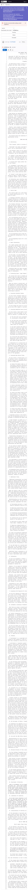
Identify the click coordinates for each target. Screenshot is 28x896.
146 (6, 232)
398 (6, 545)
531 (6, 710)
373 (6, 514)
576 (6, 766)
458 (6, 619)
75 (6, 144)
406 (6, 555)
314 (6, 441)
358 (6, 495)
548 (6, 731)
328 (6, 458)
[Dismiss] (25, 23)
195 (6, 293)
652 (6, 860)
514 (6, 689)
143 (6, 228)
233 (6, 340)
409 (6, 558)
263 (6, 377)
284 (6, 403)
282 (6, 401)
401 (6, 548)
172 (6, 264)
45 (6, 107)
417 (6, 568)
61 (6, 127)
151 (6, 238)
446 (6, 604)
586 (6, 778)
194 (6, 292)
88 (6, 160)
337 (6, 469)
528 (6, 706)
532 (6, 711)
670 (6, 882)
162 (6, 252)
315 (6, 442)
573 (6, 762)
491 (6, 660)
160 (6, 249)
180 (6, 274)
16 (6, 71)
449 (6, 608)
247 (6, 357)
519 (6, 695)
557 (6, 742)
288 (6, 408)
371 (6, 511)
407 (6, 556)
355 (6, 491)
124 (6, 205)
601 (6, 797)
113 (6, 191)
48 (6, 111)
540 (6, 721)
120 (6, 200)
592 (6, 785)
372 (6, 512)
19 (6, 75)
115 (6, 194)
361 (6, 499)
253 (6, 365)
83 (6, 154)
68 (6, 135)
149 (6, 236)
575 (6, 764)
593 (6, 787)
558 (6, 743)
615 (6, 814)
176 (6, 269)
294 (6, 416)
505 (6, 677)
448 (6, 607)
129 (6, 211)
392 (6, 537)
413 (6, 563)
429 (6, 583)
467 (6, 630)
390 (6, 535)
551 (6, 735)
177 (6, 271)
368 (6, 507)
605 (6, 802)
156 (6, 244)
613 (6, 811)
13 (6, 67)
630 (6, 833)
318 (6, 445)
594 (6, 788)
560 (6, 746)
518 (6, 694)
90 (6, 163)
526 (6, 703)
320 (6, 448)
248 (6, 359)
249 (6, 360)
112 (6, 190)
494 (6, 664)
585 (6, 777)
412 (6, 562)
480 (6, 646)
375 (6, 516)
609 (6, 806)
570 (6, 758)
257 (6, 370)
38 (6, 98)
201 (6, 300)
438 (6, 594)
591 (6, 784)
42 (6, 103)
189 (6, 285)
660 (6, 870)
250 (6, 361)
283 (6, 402)
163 (6, 253)
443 (6, 601)
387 (6, 531)
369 (6, 509)
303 (6, 427)
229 (6, 335)
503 (6, 675)
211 (6, 313)
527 (6, 705)
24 (6, 81)
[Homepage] (4, 2)
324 (6, 453)
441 (6, 598)
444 (6, 602)
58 (6, 123)
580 (6, 770)
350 (6, 485)
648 (6, 855)
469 (6, 633)
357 (6, 494)
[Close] (26, 8)
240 (6, 349)
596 (6, 790)
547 (6, 730)
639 (6, 844)
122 (6, 202)
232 (6, 339)
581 (6, 772)
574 (6, 763)
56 (6, 120)
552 (6, 736)
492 (6, 661)
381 (6, 524)
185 (6, 280)
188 (6, 284)
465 (6, 628)
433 (6, 588)
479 (6, 645)
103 (6, 179)
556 (6, 741)
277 (6, 395)
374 (6, 515)
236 (6, 344)
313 (6, 439)
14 (6, 68)
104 (6, 180)
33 (6, 92)
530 (6, 708)
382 (6, 525)
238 (6, 346)
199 (6, 298)
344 (6, 478)
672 (6, 885)
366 (6, 505)
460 (6, 622)
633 (6, 836)
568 (6, 756)
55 (6, 119)
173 (6, 266)
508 (6, 681)
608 (6, 805)
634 (6, 837)
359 (6, 496)
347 (6, 481)
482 (6, 649)
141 (6, 226)
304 (6, 428)
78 (6, 148)
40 (6, 101)
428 (6, 582)
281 (6, 400)
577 (6, 767)
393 (6, 539)
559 (6, 744)
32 (6, 91)
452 (6, 612)
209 (6, 310)
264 (6, 378)
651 (6, 859)
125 (6, 206)
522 (6, 699)
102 (6, 178)
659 (6, 868)
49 (6, 112)
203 (6, 303)
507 (6, 680)
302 (6, 426)
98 (6, 173)
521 (6, 697)
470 (6, 634)
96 (6, 170)
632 (6, 835)
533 (6, 712)
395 (6, 541)
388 (6, 532)
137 (6, 221)
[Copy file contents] (8, 50)
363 (6, 501)
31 (6, 89)
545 (6, 727)
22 (6, 78)
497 (6, 668)
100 (6, 175)
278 (6, 396)
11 (6, 65)
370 (6, 510)
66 (6, 133)
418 (6, 570)
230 (6, 336)
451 (6, 610)
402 (6, 550)
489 (6, 658)
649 (6, 856)
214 (6, 316)
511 (6, 685)
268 (6, 383)
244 (6, 354)
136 (6, 220)
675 (6, 888)
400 (6, 547)
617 (6, 816)
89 (6, 161)
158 (6, 247)
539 (6, 720)
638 (6, 842)
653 (6, 861)
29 (6, 87)
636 (6, 840)
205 (6, 305)
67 (6, 134)
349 (6, 484)
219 (6, 323)
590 (6, 783)
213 (6, 315)
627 (6, 829)
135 (6, 218)
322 (6, 450)
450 (6, 609)
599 (6, 794)
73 (6, 142)
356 (6, 493)
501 (6, 672)
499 (6, 670)
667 (6, 878)
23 (6, 80)
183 (6, 278)
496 (6, 666)
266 (6, 381)
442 (6, 599)
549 (6, 732)
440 (6, 597)
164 (6, 254)
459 (6, 620)
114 (6, 192)
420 (6, 572)
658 (6, 867)
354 (6, 490)
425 (6, 578)
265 (6, 380)
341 (6, 474)
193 (6, 290)
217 (6, 320)
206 (6, 307)
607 (6, 804)
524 (6, 701)
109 (6, 186)
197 (6, 295)
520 (6, 696)
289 (6, 409)
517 (6, 692)
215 (6, 318)
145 (6, 231)
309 (6, 434)
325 (6, 454)
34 (6, 93)
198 (6, 297)
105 (6, 181)
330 (6, 460)
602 (6, 798)
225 (6, 330)
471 (6, 635)
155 (6, 243)
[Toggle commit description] (20, 42)
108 (6, 185)
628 (6, 830)
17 (6, 72)
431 (6, 586)
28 (6, 86)
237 (6, 345)
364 (6, 503)
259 (6, 372)
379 (6, 521)
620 (6, 820)
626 (6, 828)
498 (6, 669)
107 (6, 184)
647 (6, 854)
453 (6, 613)
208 (6, 309)
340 (6, 473)
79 (6, 149)
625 (6, 826)
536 (6, 716)
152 (6, 240)
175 (6, 268)
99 (6, 174)
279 (6, 397)
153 (6, 241)
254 (6, 366)
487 (6, 655)
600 (6, 795)
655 (6, 864)
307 (6, 432)
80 (6, 150)
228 (6, 334)
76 (6, 145)
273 (6, 390)
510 (6, 684)
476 (6, 641)
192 (6, 289)
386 (6, 530)
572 (6, 761)
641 (6, 846)
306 (6, 431)
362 (6, 500)
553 (6, 737)
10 (6, 63)
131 (6, 213)
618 (6, 818)
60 (6, 125)
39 (6, 99)
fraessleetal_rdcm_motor (6, 30)
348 (6, 483)
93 (6, 166)
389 (6, 534)
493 (6, 663)
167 (6, 258)
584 (6, 775)
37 (6, 97)
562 (6, 748)
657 (6, 866)
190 (6, 287)
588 (6, 780)
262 (6, 376)
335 (6, 467)
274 (6, 391)
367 (6, 506)
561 (6, 747)
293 (6, 414)
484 (6, 651)
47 (6, 109)
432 (6, 587)
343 (6, 476)
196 (6, 294)
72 (6, 140)
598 (6, 793)
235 (6, 343)
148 (6, 235)
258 (6, 371)
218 (6, 321)
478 (6, 644)
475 (6, 640)
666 (6, 877)
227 (6, 333)
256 (6, 369)
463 (6, 625)
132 (6, 215)
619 (6, 819)
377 (6, 519)
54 (6, 118)
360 (6, 498)
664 (6, 875)
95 (6, 169)
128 (6, 210)
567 (6, 754)
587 (6, 779)
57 (6, 122)
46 (6, 108)
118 (6, 197)
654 (6, 862)
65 (6, 132)
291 (6, 412)
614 (6, 813)
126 (6, 207)
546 (6, 728)
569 (6, 757)
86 (6, 158)
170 (6, 262)
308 (6, 433)
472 (6, 637)
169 (6, 261)
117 (6, 196)
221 (6, 325)
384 (6, 527)
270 (6, 386)
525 (6, 702)
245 (6, 355)
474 (6, 639)
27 (6, 84)
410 (6, 560)
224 (6, 329)
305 (6, 429)
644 (6, 850)
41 (6, 102)
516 (6, 691)
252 (6, 364)
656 (6, 865)
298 (6, 421)
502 (6, 674)
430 (6, 584)
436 (6, 592)
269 (6, 385)
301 (6, 424)
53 (6, 117)
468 (6, 632)
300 (6, 423)
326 (6, 455)
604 (6, 800)
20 (6, 76)
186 (6, 282)
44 (6, 106)
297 (6, 419)
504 (6, 676)
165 (6, 256)
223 (6, 328)
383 (6, 526)
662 (6, 872)
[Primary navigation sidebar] (2, 5)
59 (6, 124)
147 (6, 233)
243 (6, 352)
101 (6, 176)
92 (6, 165)
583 (6, 774)
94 (6, 168)
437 (6, 593)
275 (6, 392)
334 (6, 465)
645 (6, 851)
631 (6, 834)
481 (6, 648)
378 (6, 520)
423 (6, 576)
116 (6, 195)
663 (6, 873)
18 (6, 73)
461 (6, 623)
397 (6, 543)
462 (6, 624)
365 (6, 504)
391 (6, 536)
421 (6, 573)
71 (6, 139)
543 (6, 725)
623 (6, 824)
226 (6, 331)
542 (6, 723)
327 (6, 457)
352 (6, 488)
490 (6, 659)
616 (6, 815)
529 (6, 707)
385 (6, 529)
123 (6, 204)
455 (6, 615)
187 (6, 283)
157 (6, 246)
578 (6, 768)
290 (6, 411)
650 (6, 857)
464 (6, 627)
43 (6, 104)
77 (6, 146)
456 (6, 617)
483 (6, 650)
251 (6, 362)
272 (6, 388)
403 (6, 551)
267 (6, 382)
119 (6, 199)
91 (6, 164)
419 (6, 571)
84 (6, 155)
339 (6, 472)
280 (6, 398)
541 (6, 722)
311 (6, 437)
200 (6, 299)
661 (6, 871)
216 (6, 319)
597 (6, 792)
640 (6, 845)
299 (6, 422)
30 (6, 88)
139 (6, 223)
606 (6, 803)
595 (6, 789)
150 (6, 237)
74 (6, 143)
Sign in (25, 1)
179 (6, 273)
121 (6, 201)
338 (6, 470)
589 (6, 782)
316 (6, 443)
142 (6, 227)
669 (6, 881)
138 (6, 222)
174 (6, 267)
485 (6, 653)
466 (6, 629)
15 (6, 70)
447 (6, 605)
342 (6, 475)
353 (6, 489)
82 (6, 153)
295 (6, 417)
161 (6, 251)
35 (6, 94)
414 (6, 565)
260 (6, 374)
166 (6, 257)
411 (6, 561)
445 (6, 603)
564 (6, 751)
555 (6, 739)
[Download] (13, 50)
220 (6, 324)
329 (6, 459)
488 (6, 656)
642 (6, 847)
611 (6, 809)
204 (6, 304)
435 (6, 591)
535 (6, 715)
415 (6, 566)
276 (6, 393)
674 (6, 887)
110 (6, 187)
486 (6, 654)
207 (6, 308)
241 (6, 350)
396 (6, 542)
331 (6, 462)
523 (6, 700)
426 (6, 579)
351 (6, 486)
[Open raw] (11, 50)
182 (6, 277)
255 (6, 367)
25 (6, 82)
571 (6, 759)
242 (6, 351)
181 (6, 276)
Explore (10, 1)
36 (6, 96)
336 (6, 468)
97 (6, 171)
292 (6, 413)
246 (6, 356)
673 (6, 886)
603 (6, 799)
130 (6, 212)
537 (6, 717)
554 (6, 738)
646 (6, 852)
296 (6, 418)
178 (6, 272)
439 (6, 596)
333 (6, 464)
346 (6, 480)
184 (6, 279)
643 (6, 849)
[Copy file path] (10, 47)
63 (6, 129)
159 (6, 248)
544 (6, 726)
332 (6, 463)
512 (6, 686)
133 (6, 216)
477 (6, 643)
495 (6, 665)
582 (6, 773)
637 (6, 841)
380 (6, 522)
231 (6, 338)
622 (6, 823)
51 (6, 114)
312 (6, 438)
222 (6, 326)
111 (6, 189)
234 (6, 341)
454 (6, 614)
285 (6, 405)
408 (6, 557)
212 (6, 314)
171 (6, 263)
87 (6, 159)
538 (6, 718)
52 (6, 115)
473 (6, 638)
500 (6, 671)
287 (6, 407)
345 (6, 479)
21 (6, 77)
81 (6, 151)
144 (6, 230)
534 (6, 713)
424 (6, 577)
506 (6, 679)
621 (6, 821)
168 (6, 259)
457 (6, 618)
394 (6, 540)
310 (6, 436)
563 (6, 749)
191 (6, 288)
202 (6, 302)
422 (6, 574)
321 (6, 449)
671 (6, 883)
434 (6, 589)
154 (6, 242)
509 (6, 682)
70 (6, 138)
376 (6, 517)
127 (6, 209)
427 (6, 581)
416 (6, 567)
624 (6, 825)
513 (6, 687)
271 (6, 387)
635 (6, 839)
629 (6, 831)
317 (6, 444)
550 (6, 733)
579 (6, 769)
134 (6, 217)
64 (6, 130)
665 (6, 876)
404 (6, 552)
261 (6, 375)
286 (6, 406)
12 (6, 66)
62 (6, 128)
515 (6, 690)
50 (6, 113)
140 (6, 225)
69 (6, 137)
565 (6, 752)
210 (6, 311)
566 (6, 753)
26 (6, 83)
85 (6, 156)
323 (6, 452)
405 (6, 553)
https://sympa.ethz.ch (7, 11)
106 (6, 182)
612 (6, 810)
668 (6, 880)
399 (6, 546)
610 (6, 808)
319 (6, 447)
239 (6, 347)
